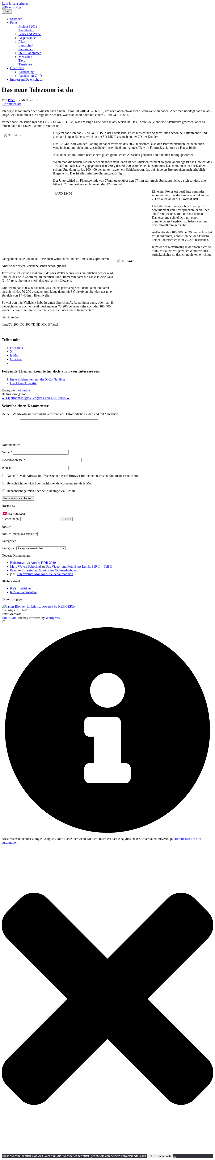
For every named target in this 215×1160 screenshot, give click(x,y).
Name (7, 452)
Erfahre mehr (164, 1156)
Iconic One (9, 618)
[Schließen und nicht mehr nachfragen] (107, 1152)
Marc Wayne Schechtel (25, 566)
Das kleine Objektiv (23, 383)
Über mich (17, 68)
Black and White (29, 34)
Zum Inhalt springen (15, 3)
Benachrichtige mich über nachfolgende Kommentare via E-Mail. (50, 483)
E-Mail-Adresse (13, 460)
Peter (11, 100)
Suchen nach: (11, 519)
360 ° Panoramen (29, 53)
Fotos (13, 22)
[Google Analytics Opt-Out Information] (107, 835)
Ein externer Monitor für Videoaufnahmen (49, 570)
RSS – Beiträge (20, 588)
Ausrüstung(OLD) (30, 75)
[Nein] (175, 1157)
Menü (6, 11)
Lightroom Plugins (16, 398)
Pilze (21, 41)
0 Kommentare (11, 104)
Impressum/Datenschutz (26, 79)
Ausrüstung (26, 72)
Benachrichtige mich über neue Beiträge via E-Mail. (41, 491)
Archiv (6, 533)
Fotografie (23, 390)
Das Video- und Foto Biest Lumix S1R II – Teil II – (80, 566)
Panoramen (25, 49)
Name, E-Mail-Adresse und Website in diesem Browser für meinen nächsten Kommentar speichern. (73, 476)
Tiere (21, 60)
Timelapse (25, 64)
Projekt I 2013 (27, 26)
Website (7, 468)
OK (150, 1156)
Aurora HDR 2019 (43, 562)
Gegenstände (27, 38)
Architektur (26, 30)
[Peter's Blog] (11, 7)
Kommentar (11, 445)
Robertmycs (18, 562)
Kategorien (9, 548)
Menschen (25, 57)
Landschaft (25, 45)
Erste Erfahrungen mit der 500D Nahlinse (37, 379)
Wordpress (53, 618)
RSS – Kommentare (23, 592)
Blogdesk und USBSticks (50, 398)
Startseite (16, 19)
